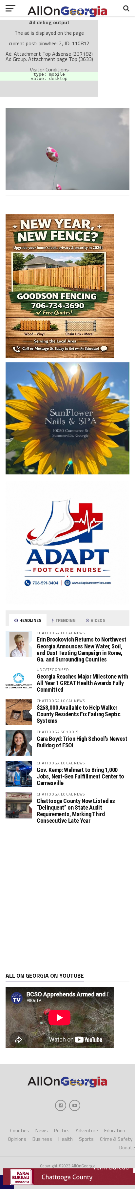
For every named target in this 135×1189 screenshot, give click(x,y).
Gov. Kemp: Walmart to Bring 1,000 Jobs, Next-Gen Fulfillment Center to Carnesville (80, 776)
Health (65, 1139)
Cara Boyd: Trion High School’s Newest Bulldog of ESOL (82, 742)
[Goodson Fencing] (60, 356)
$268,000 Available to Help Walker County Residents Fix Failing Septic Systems (78, 714)
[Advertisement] (67, 898)
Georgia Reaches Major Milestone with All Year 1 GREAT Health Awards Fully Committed (82, 683)
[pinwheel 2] (67, 188)
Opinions (17, 1139)
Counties (19, 1130)
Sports (86, 1139)
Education (114, 1130)
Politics (61, 1130)
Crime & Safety (116, 1139)
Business (42, 1139)
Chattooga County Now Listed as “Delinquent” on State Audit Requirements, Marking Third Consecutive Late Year (76, 810)
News (41, 1130)
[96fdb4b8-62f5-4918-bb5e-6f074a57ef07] (67, 472)
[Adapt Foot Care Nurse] (67, 602)
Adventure (87, 1130)
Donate (127, 1147)
